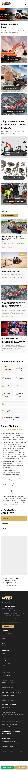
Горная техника (6, 738)
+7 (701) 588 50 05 (8, 606)
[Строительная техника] (14, 49)
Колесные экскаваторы (7, 677)
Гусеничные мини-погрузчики (9, 709)
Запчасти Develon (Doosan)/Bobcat (11, 721)
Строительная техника (8, 672)
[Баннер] (14, 14)
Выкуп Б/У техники (6, 660)
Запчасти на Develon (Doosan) (9, 724)
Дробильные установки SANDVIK (11, 692)
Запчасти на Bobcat (7, 726)
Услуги (3, 643)
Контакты (4, 645)
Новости (4, 640)
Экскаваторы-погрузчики (8, 685)
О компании (5, 630)
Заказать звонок (8, 626)
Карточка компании (6, 633)
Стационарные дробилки (8, 695)
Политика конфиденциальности (9, 756)
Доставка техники (6, 663)
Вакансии (4, 638)
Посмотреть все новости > (9, 215)
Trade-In (4, 658)
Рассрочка (4, 656)
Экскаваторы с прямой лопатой (10, 743)
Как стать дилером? (7, 636)
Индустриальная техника (9, 704)
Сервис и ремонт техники (8, 668)
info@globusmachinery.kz (8, 608)
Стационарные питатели (8, 700)
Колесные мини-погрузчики (8, 712)
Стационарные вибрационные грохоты (11, 697)
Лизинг (3, 653)
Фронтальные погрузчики (8, 682)
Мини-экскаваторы (6, 675)
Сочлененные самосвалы (8, 741)
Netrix (16, 759)
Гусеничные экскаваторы (8, 680)
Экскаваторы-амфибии (7, 687)
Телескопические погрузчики (9, 707)
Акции (3, 665)
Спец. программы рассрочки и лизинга (8, 368)
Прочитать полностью (8, 247)
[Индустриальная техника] (14, 78)
